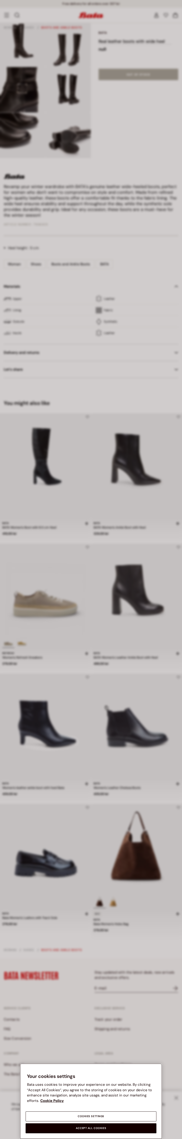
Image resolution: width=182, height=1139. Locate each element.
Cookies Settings (91, 1116)
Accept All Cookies (91, 1128)
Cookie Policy (52, 1100)
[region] (91, 1101)
